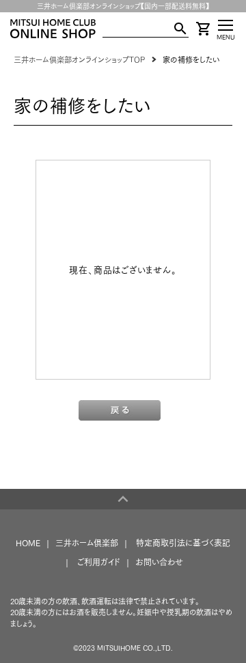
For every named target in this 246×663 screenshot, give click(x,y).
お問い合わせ (159, 562)
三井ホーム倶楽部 (86, 543)
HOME (28, 543)
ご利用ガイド (98, 562)
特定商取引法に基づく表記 (183, 543)
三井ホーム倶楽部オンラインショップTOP (79, 59)
